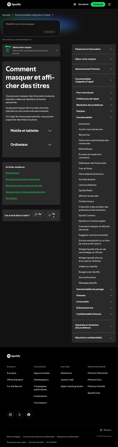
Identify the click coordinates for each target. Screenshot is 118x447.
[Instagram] (10, 414)
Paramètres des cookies (16, 442)
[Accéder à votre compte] (56, 50)
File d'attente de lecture (91, 173)
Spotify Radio (86, 190)
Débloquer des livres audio (92, 163)
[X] (19, 414)
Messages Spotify (88, 282)
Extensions (84, 123)
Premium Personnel (97, 373)
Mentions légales (14, 436)
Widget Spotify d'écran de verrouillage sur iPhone (92, 250)
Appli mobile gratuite (72, 386)
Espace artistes (42, 373)
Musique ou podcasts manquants (23, 179)
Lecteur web (67, 379)
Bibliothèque (12, 172)
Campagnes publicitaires (40, 388)
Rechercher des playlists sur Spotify (24, 185)
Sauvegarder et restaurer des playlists (25, 191)
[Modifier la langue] (75, 4)
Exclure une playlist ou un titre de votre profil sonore (94, 242)
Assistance (66, 373)
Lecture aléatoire (87, 184)
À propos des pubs (36, 442)
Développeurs (41, 379)
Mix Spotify (11, 198)
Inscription (83, 4)
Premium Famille (96, 386)
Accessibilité (51, 442)
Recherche (84, 134)
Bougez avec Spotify (89, 271)
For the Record (14, 386)
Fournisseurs (40, 402)
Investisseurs (40, 396)
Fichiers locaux (86, 201)
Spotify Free (94, 392)
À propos (11, 373)
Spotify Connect (87, 215)
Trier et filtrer (85, 168)
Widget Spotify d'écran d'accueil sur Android (91, 259)
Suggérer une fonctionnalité (93, 235)
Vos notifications (87, 277)
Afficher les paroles (88, 195)
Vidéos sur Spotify (88, 266)
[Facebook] (28, 414)
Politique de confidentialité (68, 436)
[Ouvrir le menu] (109, 4)
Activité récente (87, 179)
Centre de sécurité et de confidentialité (39, 436)
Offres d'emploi (15, 379)
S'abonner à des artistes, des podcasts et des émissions (93, 208)
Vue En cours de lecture (91, 129)
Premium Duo (95, 379)
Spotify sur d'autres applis (92, 220)
